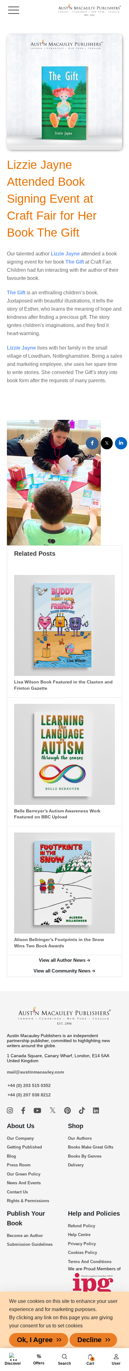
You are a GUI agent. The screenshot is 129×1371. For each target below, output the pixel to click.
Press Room (19, 1165)
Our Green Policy (23, 1174)
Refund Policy (81, 1226)
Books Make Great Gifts (90, 1147)
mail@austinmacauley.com (35, 1071)
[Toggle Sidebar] (13, 10)
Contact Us (17, 1192)
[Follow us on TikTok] (83, 1111)
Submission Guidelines (30, 1244)
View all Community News (62, 970)
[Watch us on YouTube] (38, 1111)
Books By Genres (84, 1156)
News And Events (24, 1183)
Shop (75, 1125)
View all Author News (62, 960)
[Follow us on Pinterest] (68, 1111)
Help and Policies (94, 1213)
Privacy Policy (82, 1243)
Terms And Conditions (89, 1261)
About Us (20, 1125)
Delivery (76, 1165)
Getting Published (24, 1147)
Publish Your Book (26, 1218)
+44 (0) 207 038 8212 (29, 1094)
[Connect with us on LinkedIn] (96, 1111)
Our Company (20, 1138)
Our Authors (80, 1138)
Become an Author (25, 1235)
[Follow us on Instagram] (11, 1111)
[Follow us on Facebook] (24, 1111)
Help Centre (79, 1234)
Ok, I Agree (35, 1340)
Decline (89, 1340)
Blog (11, 1156)
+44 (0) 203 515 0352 (29, 1085)
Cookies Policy (82, 1252)
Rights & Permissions (28, 1200)
